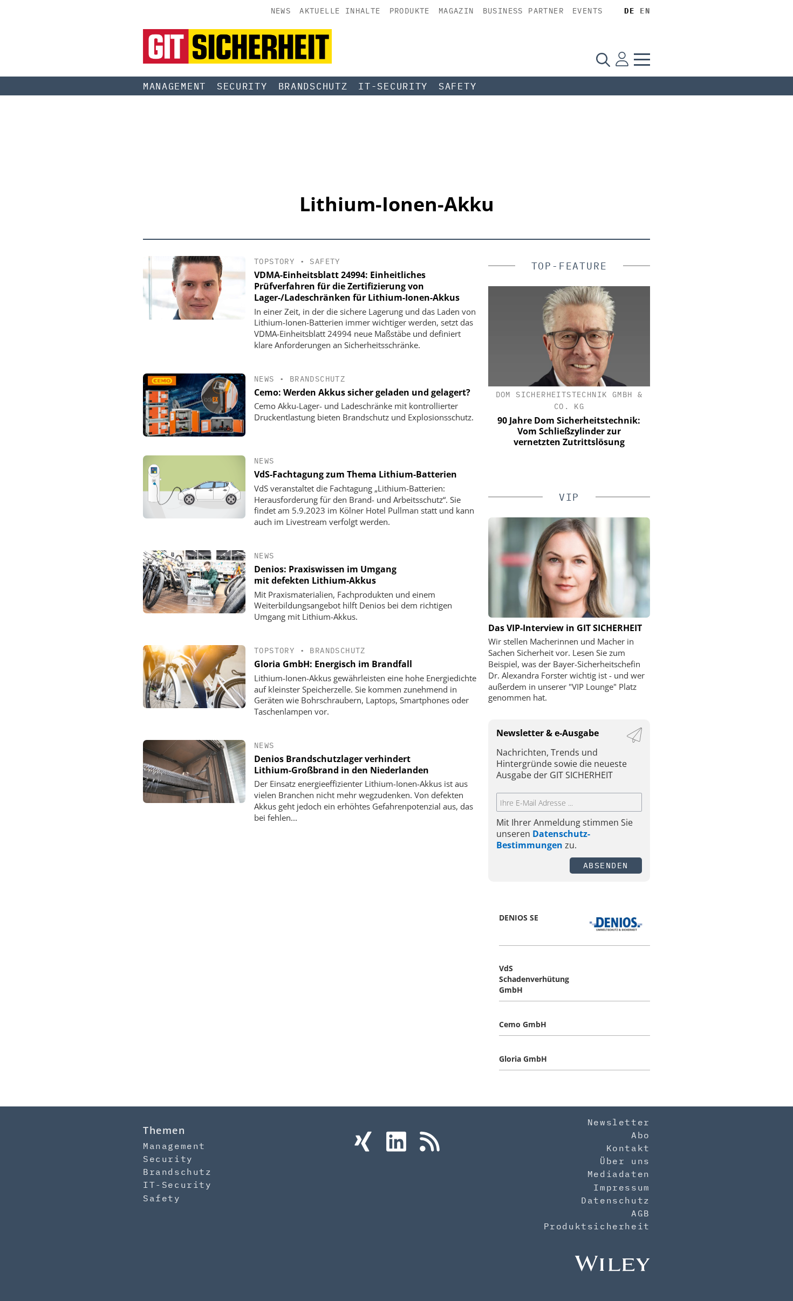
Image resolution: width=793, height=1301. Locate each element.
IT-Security (393, 86)
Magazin (456, 11)
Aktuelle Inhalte (339, 11)
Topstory (274, 261)
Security (242, 86)
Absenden (605, 865)
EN (645, 11)
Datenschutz (615, 1200)
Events (587, 11)
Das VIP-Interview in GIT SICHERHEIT (565, 628)
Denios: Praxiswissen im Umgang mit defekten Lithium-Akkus (325, 574)
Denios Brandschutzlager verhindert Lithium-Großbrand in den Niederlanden (341, 764)
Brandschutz (313, 86)
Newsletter (618, 1122)
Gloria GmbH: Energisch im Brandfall (333, 664)
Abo (640, 1135)
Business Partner (523, 11)
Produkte (409, 11)
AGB (640, 1213)
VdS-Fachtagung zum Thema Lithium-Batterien (355, 474)
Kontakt (628, 1148)
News (281, 11)
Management (174, 86)
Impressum (621, 1187)
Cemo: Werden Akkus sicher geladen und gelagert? (362, 392)
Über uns (625, 1160)
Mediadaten (618, 1173)
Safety (457, 86)
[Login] (622, 59)
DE (629, 11)
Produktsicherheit (597, 1226)
